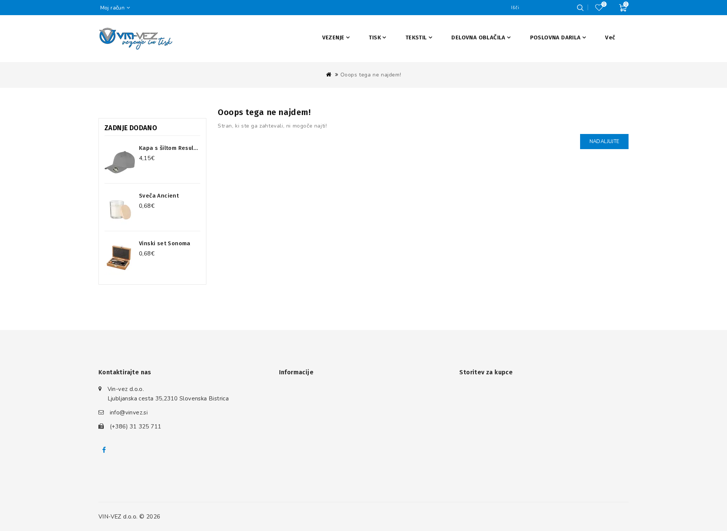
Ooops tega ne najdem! (370, 74)
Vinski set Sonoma (164, 243)
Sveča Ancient (159, 195)
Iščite (580, 7)
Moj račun (112, 7)
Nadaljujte (604, 141)
